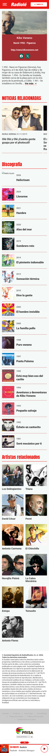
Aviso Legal (28, 713)
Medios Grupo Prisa (25, 736)
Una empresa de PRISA (24, 730)
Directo (40, 4)
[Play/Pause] (44, 748)
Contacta (5, 713)
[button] (4, 4)
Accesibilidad (42, 713)
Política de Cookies (16, 716)
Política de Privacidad (35, 716)
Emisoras (16, 713)
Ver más (29, 83)
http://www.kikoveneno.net (24, 50)
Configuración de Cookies (26, 719)
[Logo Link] (19, 4)
